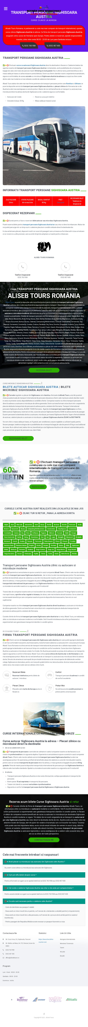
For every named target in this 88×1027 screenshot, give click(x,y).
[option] (12, 999)
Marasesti (69, 537)
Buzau (23, 529)
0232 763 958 (30, 46)
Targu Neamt (72, 549)
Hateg (26, 537)
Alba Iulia (19, 525)
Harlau (19, 537)
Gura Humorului (9, 537)
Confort (58, 672)
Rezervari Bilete (18, 672)
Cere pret (60, 202)
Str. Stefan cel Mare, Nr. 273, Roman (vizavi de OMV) (20, 944)
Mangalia (60, 537)
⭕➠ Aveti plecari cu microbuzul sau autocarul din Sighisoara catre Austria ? (34, 862)
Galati (67, 533)
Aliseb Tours (9, 302)
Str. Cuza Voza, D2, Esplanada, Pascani (18, 939)
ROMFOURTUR (65, 475)
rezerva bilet (44, 370)
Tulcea (43, 553)
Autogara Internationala (67, 939)
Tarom (62, 947)
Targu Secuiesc (9, 553)
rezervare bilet (18, 438)
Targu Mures (60, 549)
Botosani (72, 525)
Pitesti (57, 541)
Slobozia (13, 549)
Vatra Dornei (65, 553)
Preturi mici (60, 686)
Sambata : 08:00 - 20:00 (10, 976)
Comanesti (72, 529)
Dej (22, 533)
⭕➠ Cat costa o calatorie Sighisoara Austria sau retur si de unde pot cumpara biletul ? (38, 888)
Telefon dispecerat (22, 275)
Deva (28, 533)
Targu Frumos (40, 549)
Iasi (47, 537)
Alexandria (28, 525)
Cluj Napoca (62, 529)
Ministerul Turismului (66, 943)
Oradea (22, 541)
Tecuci (19, 553)
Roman (45, 545)
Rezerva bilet (38, 486)
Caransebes (51, 529)
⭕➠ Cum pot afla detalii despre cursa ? (20, 875)
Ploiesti (64, 541)
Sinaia (6, 549)
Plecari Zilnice (18, 686)
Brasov (6, 529)
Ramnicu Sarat (8, 545)
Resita (39, 545)
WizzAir (62, 952)
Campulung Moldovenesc (36, 529)
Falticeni (51, 533)
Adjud (6, 525)
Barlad (49, 525)
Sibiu (67, 545)
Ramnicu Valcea (21, 545)
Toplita (36, 553)
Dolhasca (35, 533)
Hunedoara (34, 537)
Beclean (56, 525)
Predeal (72, 541)
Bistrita (64, 525)
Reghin (31, 545)
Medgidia (78, 537)
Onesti (15, 541)
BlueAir (62, 956)
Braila (79, 525)
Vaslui (56, 553)
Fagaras (43, 533)
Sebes (61, 545)
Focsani (59, 533)
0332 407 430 (54, 46)
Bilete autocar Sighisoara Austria (30, 387)
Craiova (16, 533)
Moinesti (7, 541)
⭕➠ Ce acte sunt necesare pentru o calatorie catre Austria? (28, 901)
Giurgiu (73, 533)
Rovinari (53, 545)
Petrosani (38, 541)
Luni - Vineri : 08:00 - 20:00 (11, 972)
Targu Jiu (51, 549)
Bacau (42, 525)
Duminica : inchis (8, 980)
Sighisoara (75, 545)
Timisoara (27, 553)
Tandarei (30, 549)
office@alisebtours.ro (12, 958)
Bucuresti (15, 529)
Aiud (12, 525)
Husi (42, 537)
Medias (74, 553)
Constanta (7, 533)
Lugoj (53, 537)
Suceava (22, 549)
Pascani (29, 541)
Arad (36, 525)
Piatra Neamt (48, 541)
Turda (50, 553)
